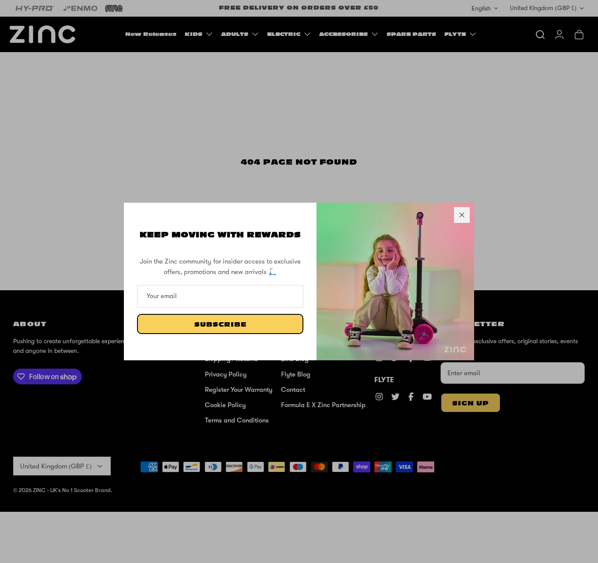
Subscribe (220, 324)
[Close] (462, 215)
